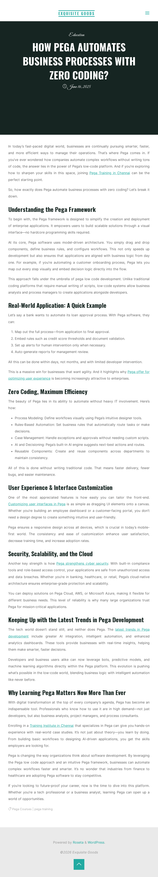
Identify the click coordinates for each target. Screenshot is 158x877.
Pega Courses (22, 809)
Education (76, 35)
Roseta (78, 842)
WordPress (96, 842)
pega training (43, 809)
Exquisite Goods (76, 13)
